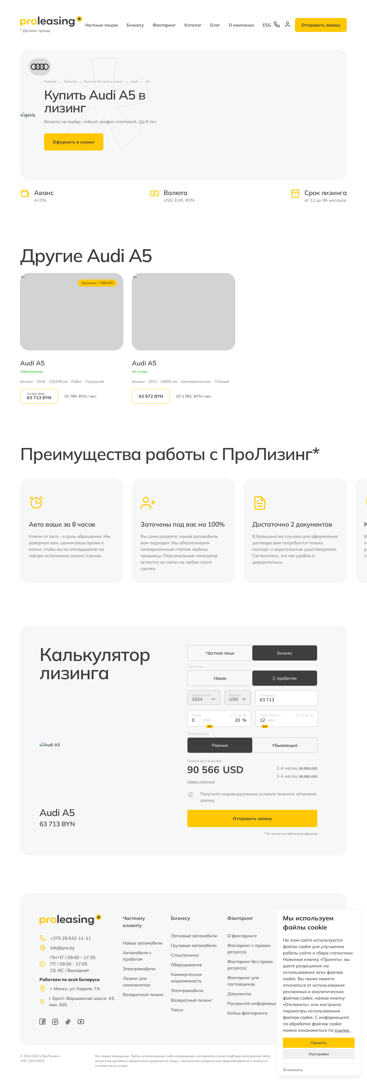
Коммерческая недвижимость (186, 977)
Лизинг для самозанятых (136, 981)
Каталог (193, 25)
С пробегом (285, 678)
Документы (239, 993)
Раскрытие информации (253, 1003)
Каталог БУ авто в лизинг (103, 81)
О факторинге (242, 935)
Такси (177, 1009)
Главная (50, 81)
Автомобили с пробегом (137, 956)
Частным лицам (101, 25)
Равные (220, 745)
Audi (134, 81)
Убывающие (285, 745)
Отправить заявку (320, 25)
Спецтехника (185, 955)
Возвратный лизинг (143, 994)
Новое (220, 678)
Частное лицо (220, 653)
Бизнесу (135, 25)
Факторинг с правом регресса (249, 948)
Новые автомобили (143, 943)
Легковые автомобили (194, 935)
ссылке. (342, 1030)
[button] (339, 531)
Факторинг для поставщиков (243, 981)
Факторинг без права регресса (250, 965)
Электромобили (139, 968)
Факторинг (164, 25)
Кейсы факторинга (247, 1013)
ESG (267, 25)
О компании (241, 25)
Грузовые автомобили (194, 945)
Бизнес (284, 653)
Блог (215, 25)
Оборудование (186, 964)
